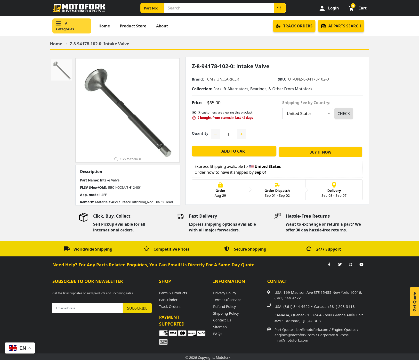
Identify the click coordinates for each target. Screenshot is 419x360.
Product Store (133, 26)
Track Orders (169, 306)
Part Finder (168, 299)
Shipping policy (226, 313)
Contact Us (222, 320)
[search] (279, 8)
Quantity (200, 133)
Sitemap (220, 326)
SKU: (282, 79)
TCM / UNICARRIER (222, 79)
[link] (329, 265)
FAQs (217, 333)
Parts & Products (173, 292)
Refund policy (224, 306)
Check (344, 113)
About (162, 26)
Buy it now (320, 152)
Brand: (198, 79)
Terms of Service (227, 299)
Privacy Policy (224, 292)
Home (104, 26)
